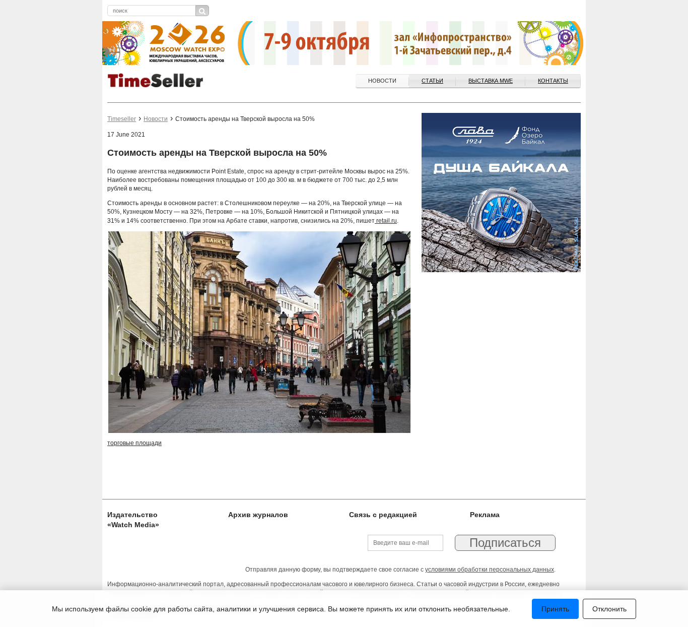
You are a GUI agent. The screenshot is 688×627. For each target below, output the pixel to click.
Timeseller (121, 118)
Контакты (553, 81)
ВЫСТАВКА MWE (490, 81)
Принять (555, 609)
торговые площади (134, 443)
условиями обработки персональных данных (489, 569)
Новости (382, 81)
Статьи (432, 81)
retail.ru (386, 220)
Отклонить (609, 609)
